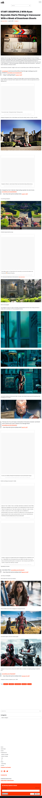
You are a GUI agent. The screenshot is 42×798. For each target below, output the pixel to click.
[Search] (30, 5)
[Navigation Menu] (40, 2)
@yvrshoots (5, 71)
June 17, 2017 (25, 194)
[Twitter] (7, 771)
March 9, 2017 (25, 572)
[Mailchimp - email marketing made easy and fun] (35, 794)
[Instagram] (2, 771)
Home (2, 747)
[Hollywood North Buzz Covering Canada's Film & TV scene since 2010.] (2, 2)
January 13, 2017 (26, 676)
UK (1, 760)
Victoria (29, 684)
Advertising (3, 763)
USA (2, 758)
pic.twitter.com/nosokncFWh (14, 72)
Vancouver (24, 684)
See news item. (22, 277)
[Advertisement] (21, 700)
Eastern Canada (4, 756)
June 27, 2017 (19, 75)
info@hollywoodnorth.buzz (6, 778)
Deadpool (16, 21)
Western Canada (4, 754)
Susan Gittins (4, 21)
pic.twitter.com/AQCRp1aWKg (9, 425)
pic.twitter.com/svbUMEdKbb (9, 191)
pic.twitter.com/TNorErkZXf (8, 674)
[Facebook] (4, 771)
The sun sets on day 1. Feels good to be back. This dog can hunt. (12, 112)
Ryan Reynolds (17, 684)
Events (2, 750)
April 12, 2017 (25, 427)
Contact (2, 765)
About (2, 761)
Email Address (5, 789)
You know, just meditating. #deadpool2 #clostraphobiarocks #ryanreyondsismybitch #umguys (16, 475)
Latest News (3, 748)
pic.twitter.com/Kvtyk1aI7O (17, 570)
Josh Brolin (11, 684)
